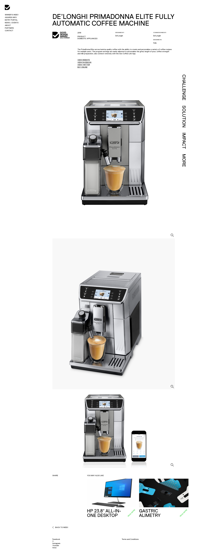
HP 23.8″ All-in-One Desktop (104, 513)
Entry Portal (11, 20)
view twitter (83, 65)
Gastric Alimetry (149, 513)
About (8, 25)
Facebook (56, 539)
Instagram (56, 543)
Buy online (82, 67)
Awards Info (11, 17)
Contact (9, 31)
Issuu (54, 548)
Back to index (61, 527)
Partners (9, 28)
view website (83, 60)
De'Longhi (119, 36)
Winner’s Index (11, 15)
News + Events (11, 23)
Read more (131, 513)
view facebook (84, 62)
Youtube (55, 545)
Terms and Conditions (130, 539)
